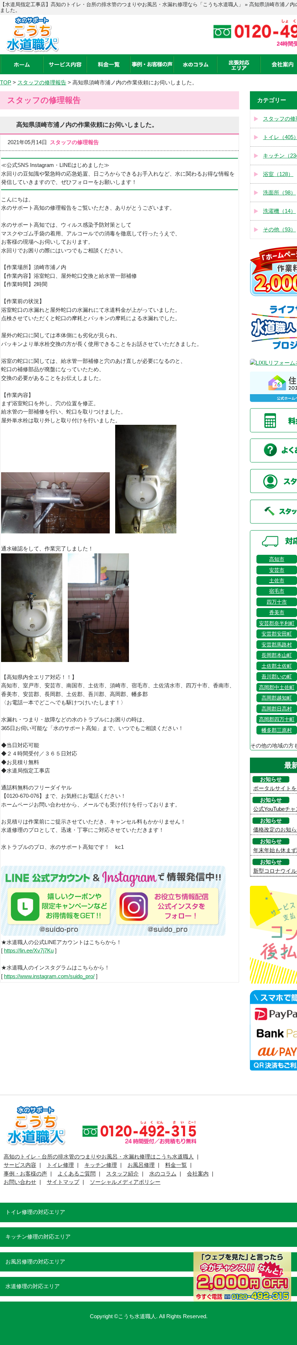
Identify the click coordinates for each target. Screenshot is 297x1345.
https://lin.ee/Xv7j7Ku (29, 951)
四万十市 (277, 602)
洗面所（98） (279, 193)
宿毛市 (276, 591)
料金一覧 (176, 1165)
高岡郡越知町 (277, 698)
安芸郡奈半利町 (276, 623)
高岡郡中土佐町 (276, 687)
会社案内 (198, 1174)
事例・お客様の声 (25, 1174)
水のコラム (162, 1174)
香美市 (276, 612)
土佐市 (276, 580)
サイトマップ (63, 1182)
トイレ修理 (60, 1165)
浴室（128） (278, 174)
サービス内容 (20, 1165)
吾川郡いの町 (277, 676)
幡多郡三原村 (277, 730)
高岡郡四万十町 (276, 719)
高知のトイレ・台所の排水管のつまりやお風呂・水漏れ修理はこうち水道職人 (99, 1157)
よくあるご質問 (77, 1174)
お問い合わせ (20, 1182)
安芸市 (276, 570)
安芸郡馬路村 (277, 645)
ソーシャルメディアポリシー (125, 1182)
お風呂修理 (141, 1165)
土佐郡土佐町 (277, 666)
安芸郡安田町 (277, 634)
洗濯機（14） (279, 211)
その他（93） (279, 229)
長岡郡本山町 (277, 655)
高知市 (276, 559)
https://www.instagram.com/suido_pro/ (49, 976)
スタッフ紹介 (122, 1174)
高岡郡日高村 (277, 709)
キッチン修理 (100, 1165)
